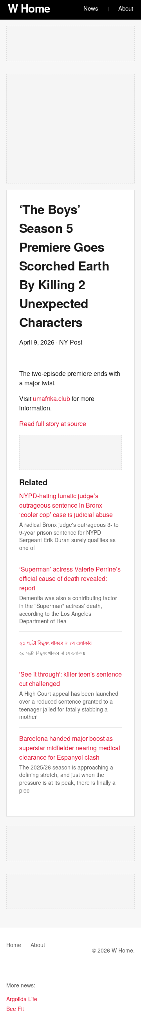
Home (13, 945)
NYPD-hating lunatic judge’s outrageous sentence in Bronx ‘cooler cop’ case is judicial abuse (66, 505)
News (90, 8)
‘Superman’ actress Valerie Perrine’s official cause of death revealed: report (70, 578)
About (125, 8)
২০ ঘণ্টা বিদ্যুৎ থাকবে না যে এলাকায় (55, 642)
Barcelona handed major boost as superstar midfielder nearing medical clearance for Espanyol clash (69, 748)
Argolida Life (21, 999)
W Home (29, 8)
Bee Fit (15, 1008)
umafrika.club (51, 398)
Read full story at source (52, 423)
